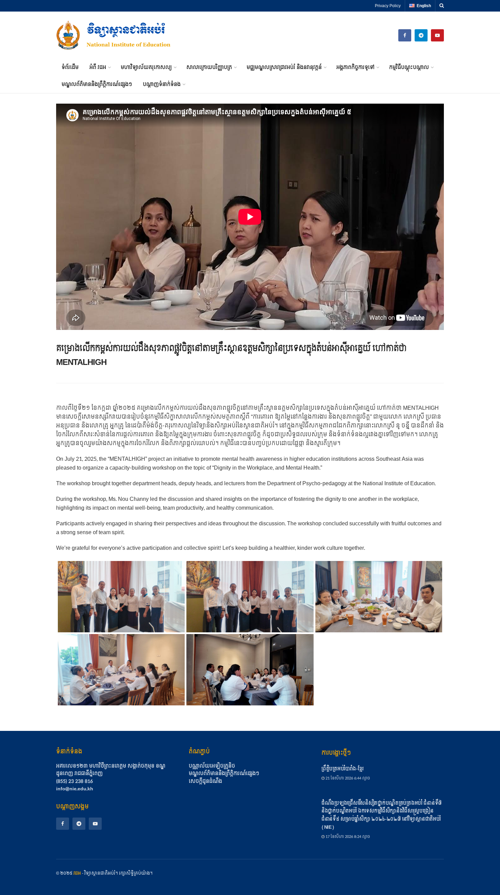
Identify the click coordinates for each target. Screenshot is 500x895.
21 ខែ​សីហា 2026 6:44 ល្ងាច (347, 778)
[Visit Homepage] (114, 35)
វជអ (77, 873)
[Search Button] (441, 6)
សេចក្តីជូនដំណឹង (205, 781)
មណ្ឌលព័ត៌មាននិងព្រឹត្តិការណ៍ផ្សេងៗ (97, 84)
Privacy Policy (388, 6)
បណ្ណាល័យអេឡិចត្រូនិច (212, 766)
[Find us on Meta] (404, 35)
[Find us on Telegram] (421, 35)
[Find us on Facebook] (62, 824)
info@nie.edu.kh (74, 789)
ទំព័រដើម (70, 67)
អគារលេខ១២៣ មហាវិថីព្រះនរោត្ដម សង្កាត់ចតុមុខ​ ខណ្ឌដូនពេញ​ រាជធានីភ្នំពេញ (110, 770)
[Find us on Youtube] (437, 35)
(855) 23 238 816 (74, 781)
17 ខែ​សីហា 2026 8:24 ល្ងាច (347, 836)
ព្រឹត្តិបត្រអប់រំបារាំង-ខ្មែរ (342, 769)
